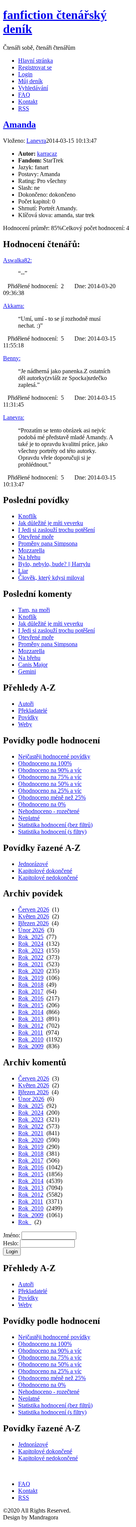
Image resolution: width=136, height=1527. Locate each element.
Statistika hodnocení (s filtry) (52, 831)
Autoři (26, 703)
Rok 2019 (30, 978)
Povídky (28, 717)
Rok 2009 (30, 1046)
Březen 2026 (33, 923)
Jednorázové (33, 864)
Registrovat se (35, 67)
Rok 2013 (30, 1019)
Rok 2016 (30, 998)
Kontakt (27, 101)
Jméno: (11, 1235)
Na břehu (29, 557)
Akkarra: (13, 306)
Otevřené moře (36, 536)
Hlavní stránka (35, 60)
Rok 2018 (30, 984)
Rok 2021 (30, 964)
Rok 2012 (30, 1025)
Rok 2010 (30, 1039)
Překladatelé (32, 710)
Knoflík (27, 516)
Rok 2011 (30, 1032)
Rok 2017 (30, 991)
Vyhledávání (33, 88)
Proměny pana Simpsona (47, 543)
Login (25, 74)
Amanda (19, 124)
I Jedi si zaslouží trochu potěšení (56, 530)
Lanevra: (13, 417)
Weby (25, 724)
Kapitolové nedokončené (48, 877)
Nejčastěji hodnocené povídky (54, 756)
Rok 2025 (30, 937)
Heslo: (11, 1243)
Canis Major (33, 664)
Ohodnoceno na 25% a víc (50, 790)
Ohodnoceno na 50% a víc (50, 784)
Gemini (27, 671)
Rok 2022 (30, 957)
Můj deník (30, 81)
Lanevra (36, 140)
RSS (23, 108)
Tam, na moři (34, 610)
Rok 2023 (30, 950)
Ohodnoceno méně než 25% (52, 797)
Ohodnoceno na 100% (45, 763)
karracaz (47, 153)
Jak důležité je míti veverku (50, 523)
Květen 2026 (33, 916)
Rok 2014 (30, 1012)
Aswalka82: (17, 260)
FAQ (24, 94)
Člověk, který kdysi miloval (51, 577)
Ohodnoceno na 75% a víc (50, 777)
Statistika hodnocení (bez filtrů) (55, 825)
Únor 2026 (31, 930)
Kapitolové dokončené (45, 871)
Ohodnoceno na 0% (42, 804)
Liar (23, 571)
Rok (24, 1222)
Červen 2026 (33, 909)
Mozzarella (31, 550)
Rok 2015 (30, 1005)
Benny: (11, 358)
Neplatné (29, 818)
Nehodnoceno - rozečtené (48, 811)
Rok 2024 (30, 943)
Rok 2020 (30, 971)
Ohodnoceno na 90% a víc (50, 770)
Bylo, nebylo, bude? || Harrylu (54, 564)
